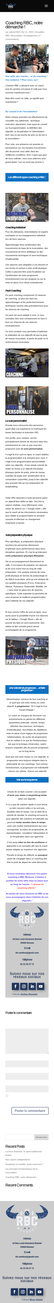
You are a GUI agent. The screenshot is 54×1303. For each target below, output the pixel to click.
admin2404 (14, 32)
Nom (8, 1059)
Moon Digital (36, 1299)
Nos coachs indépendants (17, 1159)
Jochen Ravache (29, 994)
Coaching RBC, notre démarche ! (21, 1177)
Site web (9, 1083)
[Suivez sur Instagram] (23, 986)
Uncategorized (30, 35)
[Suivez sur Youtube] (40, 986)
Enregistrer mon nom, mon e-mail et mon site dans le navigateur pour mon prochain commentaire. (26, 1099)
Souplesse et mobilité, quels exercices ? (24, 1164)
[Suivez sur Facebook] (15, 986)
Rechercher (41, 1137)
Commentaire (12, 1026)
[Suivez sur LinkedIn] (32, 986)
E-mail (9, 1071)
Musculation (16, 35)
